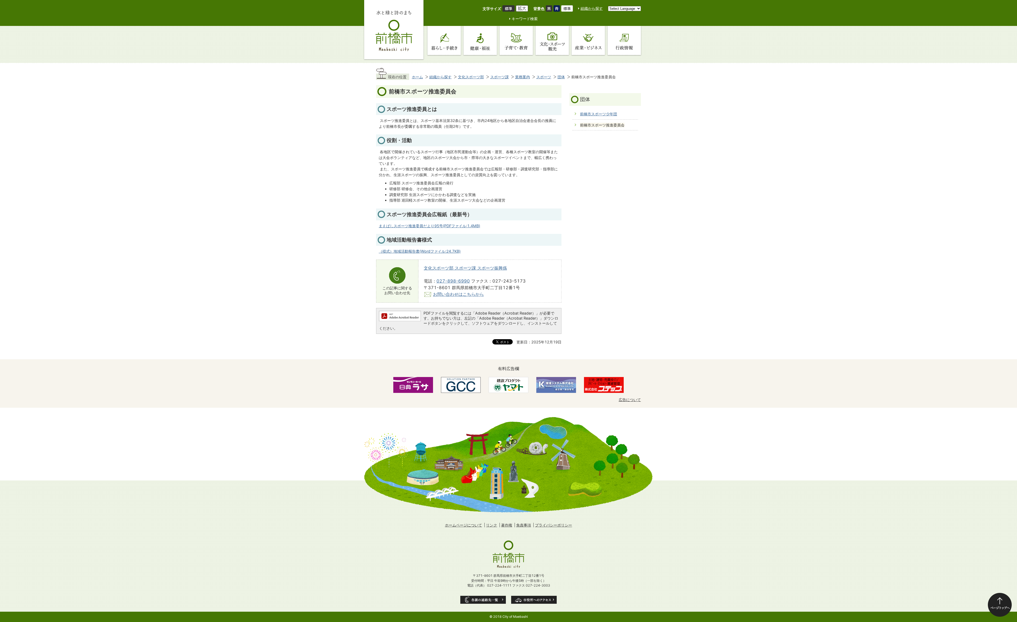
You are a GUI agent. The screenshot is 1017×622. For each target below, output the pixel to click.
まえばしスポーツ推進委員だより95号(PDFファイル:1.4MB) (429, 226)
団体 (561, 77)
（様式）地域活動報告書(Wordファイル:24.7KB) (420, 251)
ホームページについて (463, 525)
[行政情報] (624, 40)
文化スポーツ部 (471, 77)
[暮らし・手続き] (444, 40)
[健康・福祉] (480, 40)
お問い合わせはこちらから (458, 294)
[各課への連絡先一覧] (483, 600)
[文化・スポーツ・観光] (552, 40)
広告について (630, 399)
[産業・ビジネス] (588, 40)
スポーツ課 (499, 77)
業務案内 (522, 77)
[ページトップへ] (1000, 605)
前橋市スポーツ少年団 (598, 114)
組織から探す (592, 8)
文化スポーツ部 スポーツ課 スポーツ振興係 (465, 268)
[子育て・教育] (516, 40)
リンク (491, 525)
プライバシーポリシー (553, 525)
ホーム (417, 77)
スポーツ (543, 77)
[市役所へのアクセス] (534, 600)
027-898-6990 (453, 281)
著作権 (506, 525)
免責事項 (523, 525)
